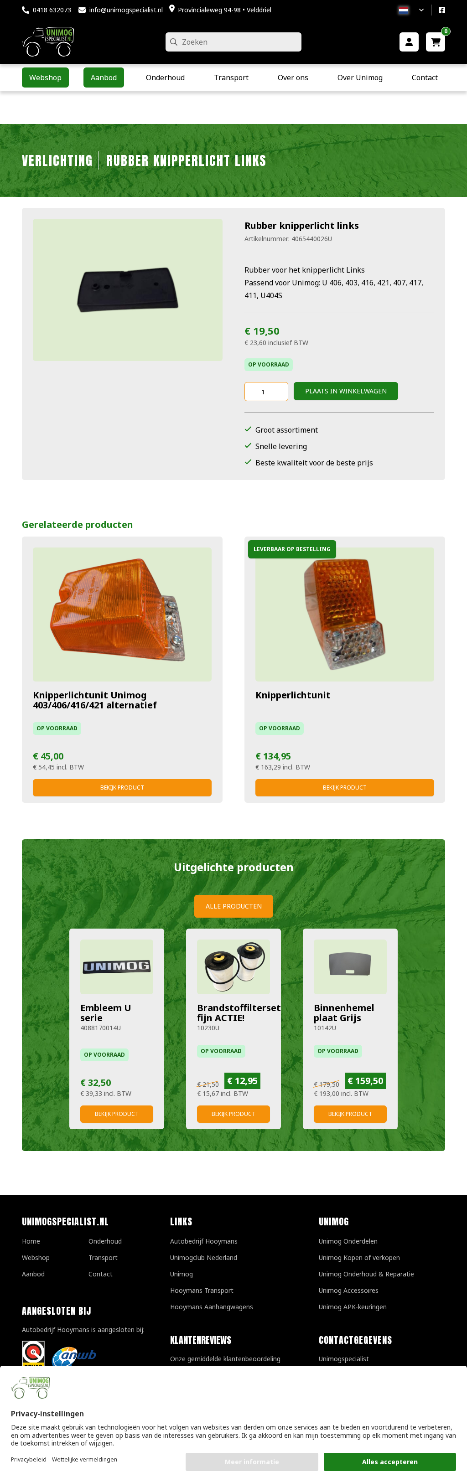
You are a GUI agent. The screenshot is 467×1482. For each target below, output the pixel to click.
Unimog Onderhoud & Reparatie (366, 1274)
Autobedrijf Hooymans (204, 1241)
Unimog (181, 1274)
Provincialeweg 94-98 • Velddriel (224, 9)
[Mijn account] (409, 42)
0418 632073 (52, 9)
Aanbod (33, 1274)
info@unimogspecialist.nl (126, 9)
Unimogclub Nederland (203, 1257)
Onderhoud (105, 1241)
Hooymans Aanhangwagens (211, 1306)
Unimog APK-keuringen (353, 1306)
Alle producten (234, 906)
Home (31, 1241)
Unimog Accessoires (349, 1290)
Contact (100, 1274)
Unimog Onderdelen (348, 1241)
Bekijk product (122, 787)
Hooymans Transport (202, 1290)
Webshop (36, 1257)
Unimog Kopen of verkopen (359, 1257)
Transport (103, 1257)
